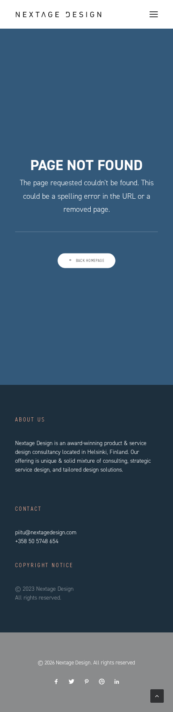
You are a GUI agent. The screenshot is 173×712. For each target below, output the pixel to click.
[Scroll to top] (157, 695)
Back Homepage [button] (90, 260)
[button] (153, 14)
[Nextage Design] (58, 14)
